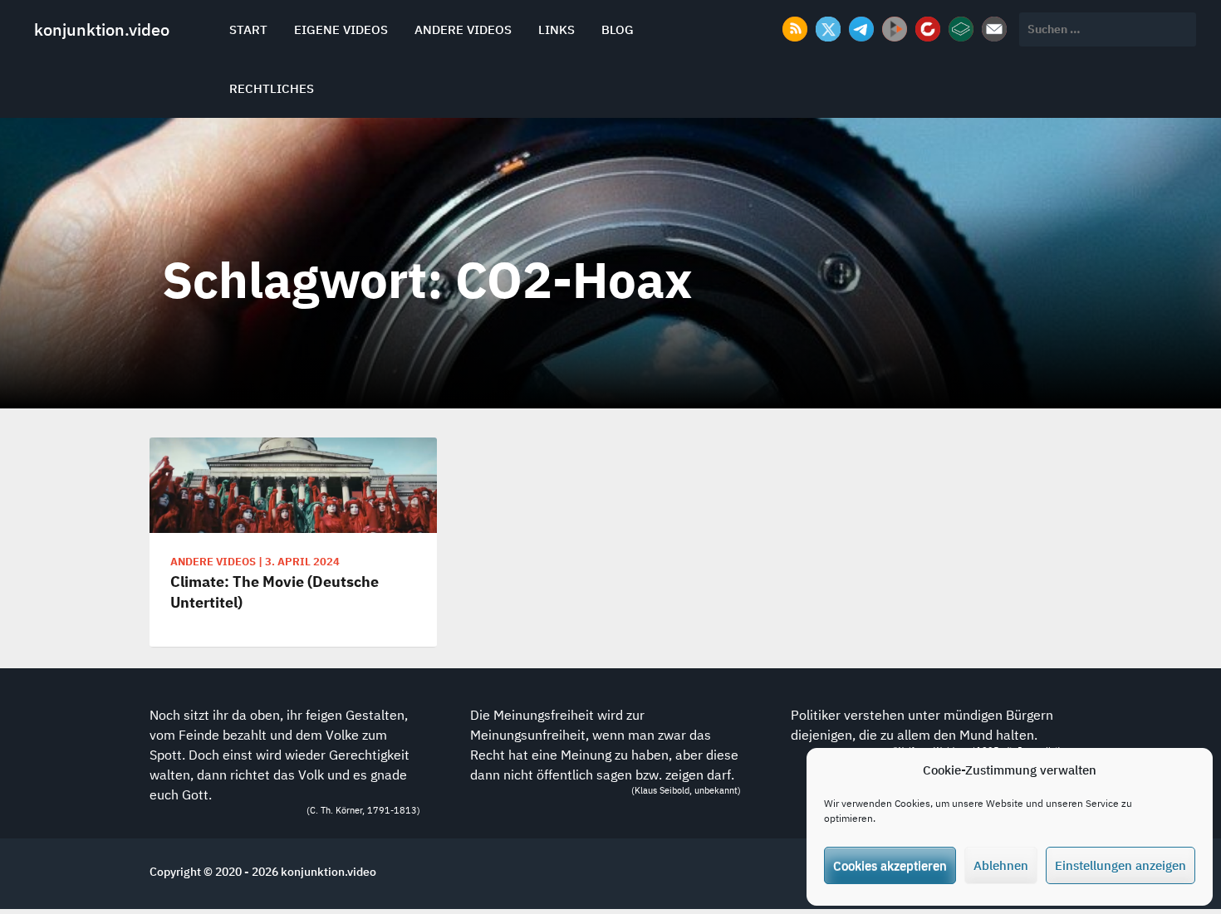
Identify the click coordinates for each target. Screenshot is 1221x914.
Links (556, 29)
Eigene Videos (341, 29)
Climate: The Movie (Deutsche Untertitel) (274, 592)
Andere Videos (463, 29)
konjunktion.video (101, 29)
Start (248, 29)
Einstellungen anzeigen (1120, 865)
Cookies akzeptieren (890, 865)
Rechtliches (271, 88)
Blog (617, 29)
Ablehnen (1000, 865)
